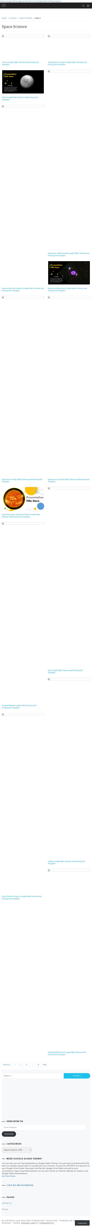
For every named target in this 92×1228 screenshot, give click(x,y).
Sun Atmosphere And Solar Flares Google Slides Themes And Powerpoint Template (21, 516)
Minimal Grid (28, 1223)
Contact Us (7, 1203)
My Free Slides (8, 1176)
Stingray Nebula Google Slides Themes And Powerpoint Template (19, 707)
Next (45, 1065)
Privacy (5, 1209)
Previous (6, 1065)
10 (38, 1065)
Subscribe (8, 1134)
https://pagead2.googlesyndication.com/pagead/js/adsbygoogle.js (30, 1)
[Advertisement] (46, 1098)
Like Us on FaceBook (20, 1185)
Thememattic (46, 1223)
